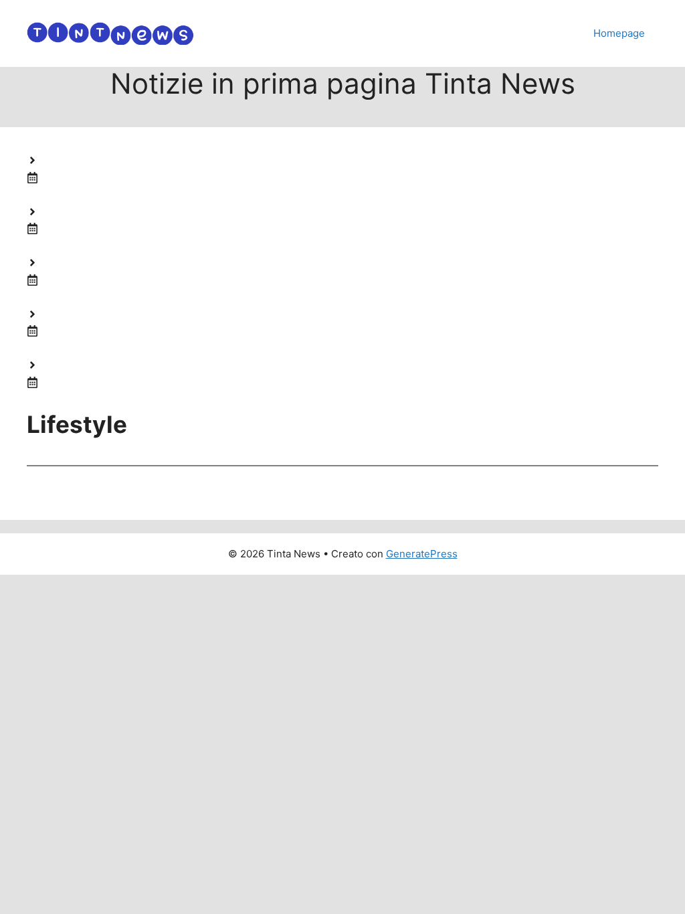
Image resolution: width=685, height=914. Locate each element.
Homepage (619, 33)
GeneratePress (422, 553)
